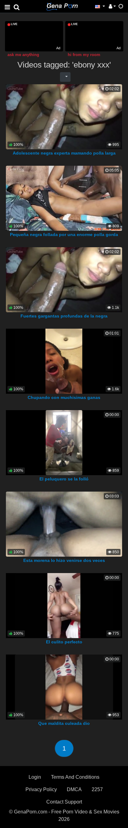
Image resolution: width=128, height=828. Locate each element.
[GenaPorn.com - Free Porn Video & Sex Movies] (62, 6)
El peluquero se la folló (64, 478)
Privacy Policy (41, 789)
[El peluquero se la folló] (64, 442)
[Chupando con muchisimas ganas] (64, 360)
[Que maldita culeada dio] (64, 686)
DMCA (74, 789)
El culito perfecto (64, 641)
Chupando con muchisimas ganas (64, 397)
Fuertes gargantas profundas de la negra (64, 315)
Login (35, 777)
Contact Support (64, 801)
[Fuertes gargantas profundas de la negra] (64, 279)
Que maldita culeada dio (64, 723)
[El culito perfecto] (64, 605)
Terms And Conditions (75, 777)
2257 (97, 789)
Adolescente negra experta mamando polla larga (64, 153)
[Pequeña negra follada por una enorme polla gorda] (64, 197)
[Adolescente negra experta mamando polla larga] (64, 116)
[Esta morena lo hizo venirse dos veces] (64, 523)
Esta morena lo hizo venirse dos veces (64, 560)
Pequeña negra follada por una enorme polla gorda (64, 234)
